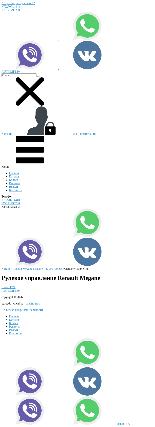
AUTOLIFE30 (11, 290)
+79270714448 (11, 6)
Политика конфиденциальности (22, 310)
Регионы (14, 183)
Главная (14, 173)
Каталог (14, 176)
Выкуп (13, 186)
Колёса (13, 179)
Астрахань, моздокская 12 (18, 3)
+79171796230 (11, 10)
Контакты (15, 190)
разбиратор (33, 303)
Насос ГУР (9, 287)
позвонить (123, 423)
